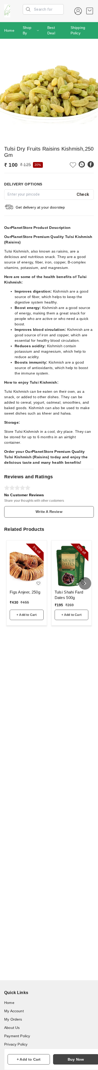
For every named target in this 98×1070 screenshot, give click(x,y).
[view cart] (89, 11)
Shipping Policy (78, 30)
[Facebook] (91, 164)
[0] (89, 11)
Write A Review (49, 512)
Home (9, 30)
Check (83, 194)
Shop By (27, 30)
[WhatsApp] (82, 164)
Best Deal (51, 30)
